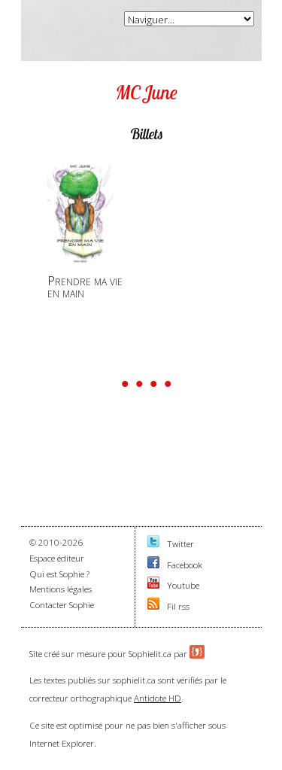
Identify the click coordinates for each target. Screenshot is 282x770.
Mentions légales (60, 589)
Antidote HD (157, 698)
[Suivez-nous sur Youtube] (153, 585)
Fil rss (178, 606)
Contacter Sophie (61, 604)
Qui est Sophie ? (59, 574)
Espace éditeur (56, 558)
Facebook (184, 565)
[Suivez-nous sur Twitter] (153, 543)
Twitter (180, 543)
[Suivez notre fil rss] (153, 606)
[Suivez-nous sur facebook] (153, 565)
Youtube (183, 585)
